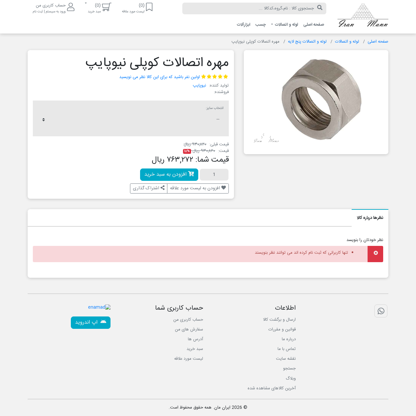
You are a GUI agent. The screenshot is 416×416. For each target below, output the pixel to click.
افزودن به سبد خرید (166, 174)
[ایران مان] (362, 16)
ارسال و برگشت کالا (279, 319)
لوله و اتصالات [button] (286, 24)
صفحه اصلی (313, 24)
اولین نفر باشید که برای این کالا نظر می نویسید (159, 77)
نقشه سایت (286, 358)
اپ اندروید (87, 322)
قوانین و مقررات (282, 329)
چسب (260, 24)
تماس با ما (287, 349)
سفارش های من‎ (189, 329)
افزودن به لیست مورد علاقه (195, 188)
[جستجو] (320, 8)
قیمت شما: (212, 160)
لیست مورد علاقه (188, 358)
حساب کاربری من (188, 319)
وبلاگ (291, 378)
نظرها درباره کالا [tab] (370, 217)
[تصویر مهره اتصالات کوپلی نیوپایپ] (318, 99)
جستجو (289, 368)
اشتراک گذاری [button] (147, 188)
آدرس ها (195, 339)
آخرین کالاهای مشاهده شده (272, 388)
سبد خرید (195, 349)
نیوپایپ (199, 85)
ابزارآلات (243, 24)
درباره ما (289, 339)
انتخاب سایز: (215, 108)
